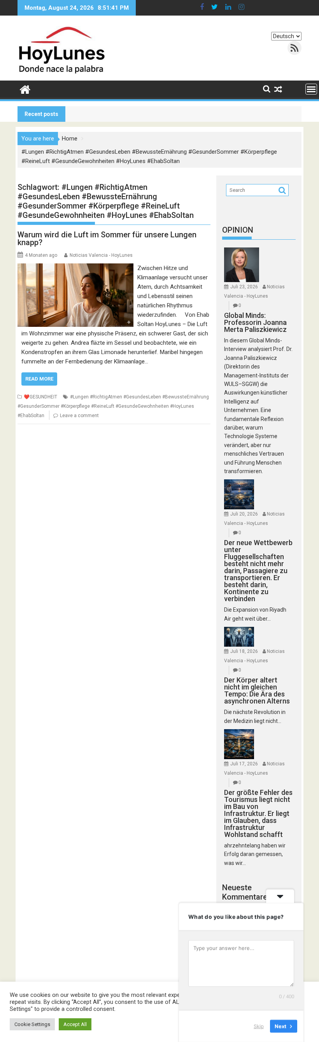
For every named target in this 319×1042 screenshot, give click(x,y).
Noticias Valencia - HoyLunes (101, 255)
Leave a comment (79, 415)
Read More (39, 379)
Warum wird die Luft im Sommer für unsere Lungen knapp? (107, 238)
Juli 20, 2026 (244, 514)
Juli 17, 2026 (244, 764)
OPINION (237, 230)
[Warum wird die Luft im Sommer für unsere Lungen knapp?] (75, 268)
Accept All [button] (75, 1024)
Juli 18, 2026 (244, 651)
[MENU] (311, 89)
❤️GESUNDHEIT (40, 397)
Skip (259, 1026)
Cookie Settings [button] (32, 1024)
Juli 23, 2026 (244, 286)
